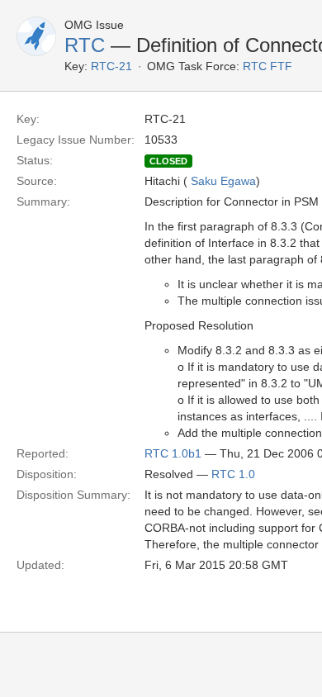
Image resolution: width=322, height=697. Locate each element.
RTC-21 (111, 66)
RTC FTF (267, 66)
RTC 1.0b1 (172, 453)
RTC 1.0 (233, 474)
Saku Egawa (223, 180)
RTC (84, 45)
